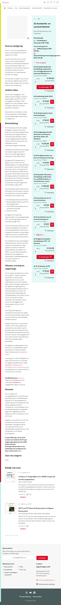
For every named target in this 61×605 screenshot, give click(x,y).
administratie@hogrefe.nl (47, 580)
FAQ (21, 567)
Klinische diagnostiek (24, 8)
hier (9, 50)
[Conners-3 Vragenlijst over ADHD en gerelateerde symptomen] (10, 476)
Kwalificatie (8, 570)
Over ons (23, 570)
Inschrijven (42, 558)
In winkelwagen (44, 87)
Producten (10, 8)
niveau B (21, 378)
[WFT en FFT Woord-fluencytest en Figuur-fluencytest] (10, 508)
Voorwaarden (37, 596)
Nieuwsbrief (8, 567)
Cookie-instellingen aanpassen (10, 574)
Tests (16, 8)
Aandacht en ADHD (37, 8)
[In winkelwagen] (52, 102)
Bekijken (23, 497)
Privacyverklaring (25, 596)
